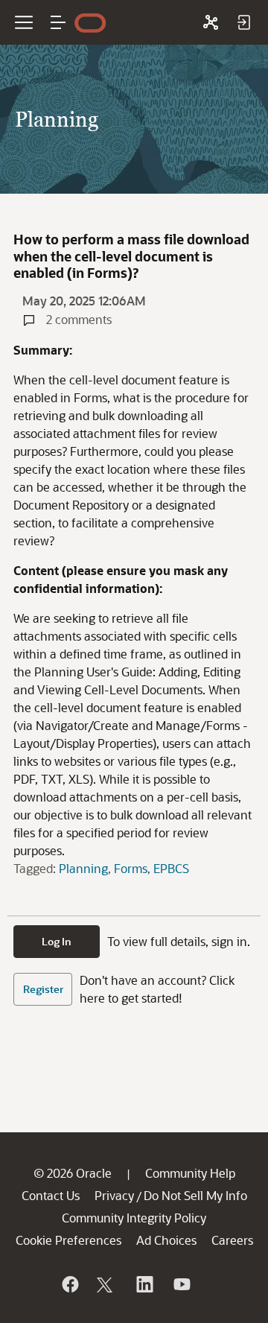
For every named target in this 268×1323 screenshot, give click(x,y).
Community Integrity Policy (134, 1217)
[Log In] (243, 22)
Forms (130, 868)
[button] (58, 22)
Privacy (114, 1195)
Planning (83, 868)
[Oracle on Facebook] (69, 1284)
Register (43, 989)
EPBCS (171, 868)
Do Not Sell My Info (195, 1195)
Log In (56, 941)
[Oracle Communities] (211, 22)
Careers (232, 1240)
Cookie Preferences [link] (68, 1240)
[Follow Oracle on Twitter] (106, 1284)
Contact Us (51, 1195)
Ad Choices (166, 1240)
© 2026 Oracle (73, 1173)
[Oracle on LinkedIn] (143, 1284)
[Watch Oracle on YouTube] (181, 1284)
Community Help (190, 1173)
